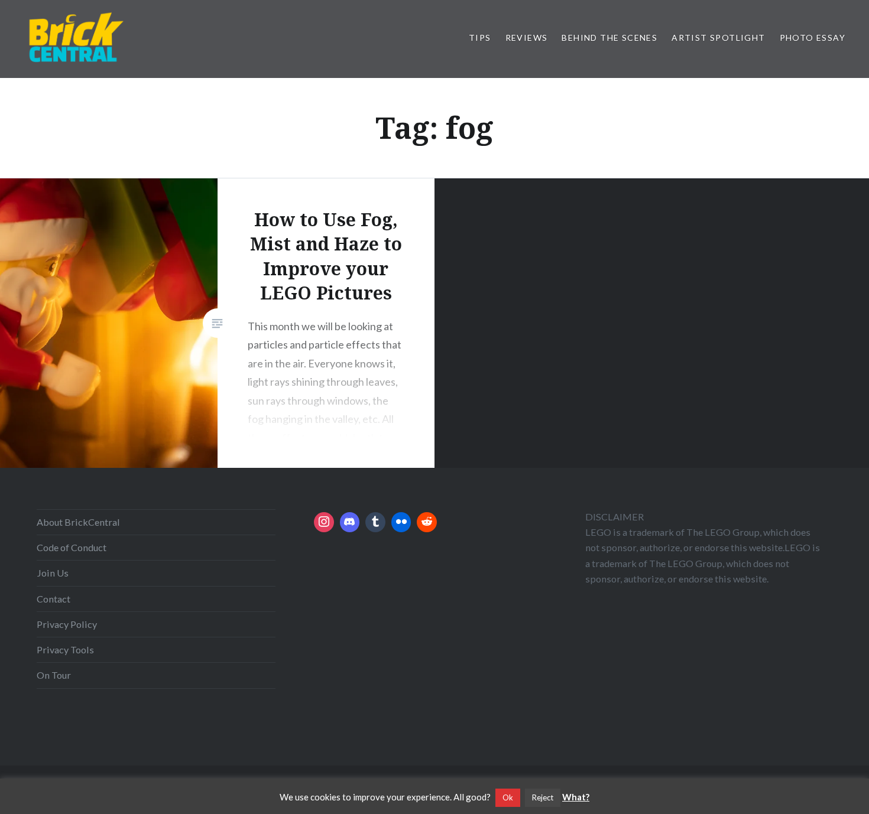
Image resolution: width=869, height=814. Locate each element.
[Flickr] (401, 522)
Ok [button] (507, 797)
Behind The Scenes (609, 37)
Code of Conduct (71, 547)
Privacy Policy (67, 624)
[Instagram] (324, 522)
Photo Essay (812, 37)
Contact (53, 598)
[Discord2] (350, 522)
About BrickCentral (78, 522)
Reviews (526, 37)
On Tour (54, 674)
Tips (480, 37)
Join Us (53, 572)
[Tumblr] (375, 522)
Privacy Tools (65, 649)
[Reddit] (427, 522)
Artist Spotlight (718, 37)
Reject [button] (542, 797)
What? (575, 797)
